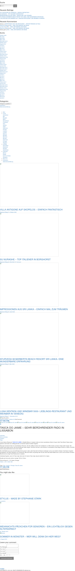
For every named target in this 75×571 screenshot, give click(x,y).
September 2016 (4, 89)
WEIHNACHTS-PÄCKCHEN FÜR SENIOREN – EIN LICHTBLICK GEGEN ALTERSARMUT (36, 527)
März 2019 (2, 50)
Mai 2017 (2, 77)
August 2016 (3, 90)
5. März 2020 (11, 364)
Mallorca (5, 134)
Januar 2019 (3, 53)
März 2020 (2, 39)
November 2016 (3, 86)
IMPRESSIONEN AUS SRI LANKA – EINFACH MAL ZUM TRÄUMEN (16, 15)
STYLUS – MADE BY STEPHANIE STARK (20, 498)
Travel (4, 113)
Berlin (4, 119)
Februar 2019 (3, 51)
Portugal (5, 141)
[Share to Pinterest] (7, 420)
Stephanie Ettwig (4, 25)
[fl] (15, 5)
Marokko (5, 135)
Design (4, 154)
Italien (4, 126)
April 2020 (2, 38)
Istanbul (5, 125)
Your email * (3, 551)
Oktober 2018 (3, 55)
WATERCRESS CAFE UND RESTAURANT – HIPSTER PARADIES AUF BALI (22, 24)
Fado (4, 465)
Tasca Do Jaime (19, 465)
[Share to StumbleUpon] (6, 420)
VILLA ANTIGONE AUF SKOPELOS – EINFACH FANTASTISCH (14, 12)
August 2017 (3, 73)
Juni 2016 (2, 93)
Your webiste (3, 553)
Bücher (4, 153)
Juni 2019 (2, 47)
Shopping (5, 157)
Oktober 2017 (3, 70)
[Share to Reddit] (4, 420)
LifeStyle (5, 144)
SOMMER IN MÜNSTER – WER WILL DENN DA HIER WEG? (30, 536)
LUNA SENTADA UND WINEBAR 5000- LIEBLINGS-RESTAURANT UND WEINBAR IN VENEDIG (22, 18)
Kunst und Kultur (7, 156)
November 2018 (3, 54)
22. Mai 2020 (11, 262)
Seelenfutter (6, 150)
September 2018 (4, 57)
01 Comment (18, 262)
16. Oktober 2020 (12, 212)
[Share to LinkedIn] (5, 420)
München (5, 137)
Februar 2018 (3, 64)
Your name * (3, 549)
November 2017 (3, 69)
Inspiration (5, 151)
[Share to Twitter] (1, 420)
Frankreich (5, 122)
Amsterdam (5, 115)
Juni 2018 (2, 60)
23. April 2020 (11, 312)
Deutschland (6, 121)
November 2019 (3, 41)
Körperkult (5, 147)
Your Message (3, 547)
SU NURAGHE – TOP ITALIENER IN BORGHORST (12, 14)
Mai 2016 (2, 95)
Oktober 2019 (3, 42)
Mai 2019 (2, 48)
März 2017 (2, 80)
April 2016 (2, 96)
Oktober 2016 (3, 88)
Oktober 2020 (3, 35)
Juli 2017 (2, 74)
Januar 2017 (3, 83)
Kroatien (5, 129)
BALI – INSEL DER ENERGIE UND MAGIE (19, 25)
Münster (5, 138)
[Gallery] (0, 424)
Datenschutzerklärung (5, 107)
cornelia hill (2, 26)
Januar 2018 (3, 66)
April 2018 (2, 61)
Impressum (2, 105)
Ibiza (4, 123)
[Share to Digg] (3, 420)
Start (4, 112)
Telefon (1, 462)
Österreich (5, 139)
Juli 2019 (2, 45)
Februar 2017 (3, 82)
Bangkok (5, 118)
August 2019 (3, 44)
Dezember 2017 (3, 67)
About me (5, 158)
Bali (4, 116)
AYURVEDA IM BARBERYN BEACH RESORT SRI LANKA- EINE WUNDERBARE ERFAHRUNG (22, 17)
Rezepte (5, 148)
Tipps (1, 440)
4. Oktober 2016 (12, 419)
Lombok (5, 132)
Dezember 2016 (3, 85)
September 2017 (4, 71)
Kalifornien (5, 128)
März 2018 (2, 63)
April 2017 (2, 79)
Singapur (5, 142)
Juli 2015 (2, 98)
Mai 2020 (2, 36)
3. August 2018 (3, 539)
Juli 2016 (2, 92)
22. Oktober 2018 (4, 531)
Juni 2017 (2, 76)
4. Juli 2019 (2, 501)
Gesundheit (5, 145)
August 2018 (3, 58)
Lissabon (5, 131)
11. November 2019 (13, 416)
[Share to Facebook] (0, 420)
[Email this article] (8, 420)
